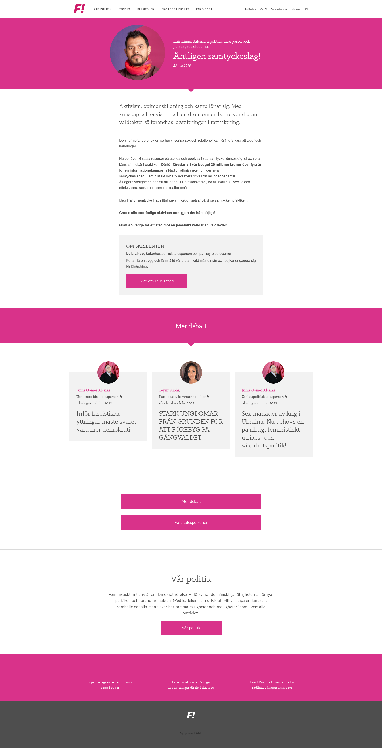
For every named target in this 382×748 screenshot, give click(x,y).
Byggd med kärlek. (191, 733)
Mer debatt (191, 501)
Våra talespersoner (191, 522)
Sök (306, 9)
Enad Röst (204, 9)
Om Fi (263, 9)
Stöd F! (124, 9)
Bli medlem (146, 9)
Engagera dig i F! (175, 9)
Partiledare (250, 9)
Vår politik (103, 9)
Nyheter (296, 9)
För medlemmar (279, 9)
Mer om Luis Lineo (156, 281)
